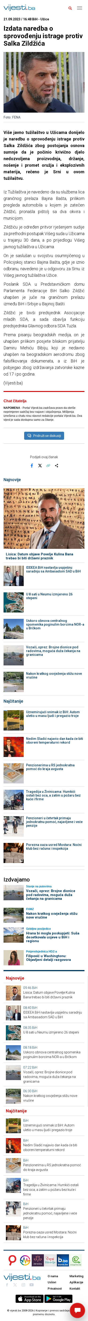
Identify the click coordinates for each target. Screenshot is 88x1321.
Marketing (76, 1276)
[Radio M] (11, 1260)
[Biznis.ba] (63, 1260)
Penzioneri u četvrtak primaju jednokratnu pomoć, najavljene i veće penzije (54, 821)
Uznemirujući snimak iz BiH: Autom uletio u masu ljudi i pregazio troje (53, 714)
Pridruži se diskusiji (47, 436)
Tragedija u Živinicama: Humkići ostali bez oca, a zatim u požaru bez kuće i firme (53, 795)
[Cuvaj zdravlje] (50, 1260)
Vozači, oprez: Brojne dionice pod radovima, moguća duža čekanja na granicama (53, 651)
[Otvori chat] (77, 1310)
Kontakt (74, 1288)
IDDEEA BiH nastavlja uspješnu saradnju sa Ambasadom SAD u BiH (53, 569)
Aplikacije (76, 1282)
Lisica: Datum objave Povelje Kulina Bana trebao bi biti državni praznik (39, 556)
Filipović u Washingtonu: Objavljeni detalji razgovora (48, 958)
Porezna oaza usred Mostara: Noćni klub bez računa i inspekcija (54, 846)
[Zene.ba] (38, 1260)
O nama (53, 1276)
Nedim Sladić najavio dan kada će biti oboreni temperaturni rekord (54, 740)
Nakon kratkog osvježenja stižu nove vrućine (54, 675)
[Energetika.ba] (76, 1260)
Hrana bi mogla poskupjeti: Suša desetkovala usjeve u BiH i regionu (52, 937)
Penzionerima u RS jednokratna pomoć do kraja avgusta (50, 767)
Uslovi (52, 1282)
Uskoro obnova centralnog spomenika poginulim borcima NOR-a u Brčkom (55, 624)
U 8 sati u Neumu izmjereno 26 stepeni (49, 596)
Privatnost (55, 1288)
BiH (34, 988)
